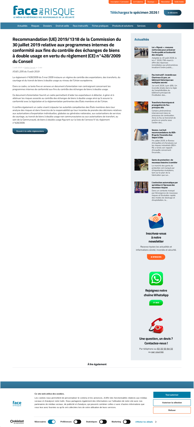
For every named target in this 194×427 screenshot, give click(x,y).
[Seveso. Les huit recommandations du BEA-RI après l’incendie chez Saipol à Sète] (141, 130)
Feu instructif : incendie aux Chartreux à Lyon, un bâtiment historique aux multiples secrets (164, 78)
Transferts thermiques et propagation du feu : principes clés (163, 104)
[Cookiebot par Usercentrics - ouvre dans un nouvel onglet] (17, 422)
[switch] (77, 422)
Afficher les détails (144, 422)
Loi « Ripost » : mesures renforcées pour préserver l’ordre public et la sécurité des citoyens (163, 51)
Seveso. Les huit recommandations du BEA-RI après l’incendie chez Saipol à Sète (164, 134)
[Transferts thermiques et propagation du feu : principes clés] (141, 103)
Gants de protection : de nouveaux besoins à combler (164, 161)
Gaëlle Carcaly (30, 67)
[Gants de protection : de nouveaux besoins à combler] (141, 160)
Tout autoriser (171, 395)
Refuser (172, 410)
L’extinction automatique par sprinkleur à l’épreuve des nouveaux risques (165, 184)
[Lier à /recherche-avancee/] (159, 26)
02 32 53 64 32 (165, 348)
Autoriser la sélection (172, 402)
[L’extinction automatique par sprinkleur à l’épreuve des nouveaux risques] (141, 183)
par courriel (157, 352)
